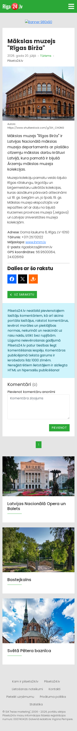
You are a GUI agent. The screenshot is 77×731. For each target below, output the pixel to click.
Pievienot (59, 428)
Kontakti (54, 689)
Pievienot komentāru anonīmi (31, 391)
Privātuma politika (53, 697)
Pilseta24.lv (52, 681)
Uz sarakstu (23, 294)
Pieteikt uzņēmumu (20, 697)
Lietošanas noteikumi (27, 689)
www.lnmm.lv (35, 242)
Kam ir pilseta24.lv (25, 681)
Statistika (36, 704)
